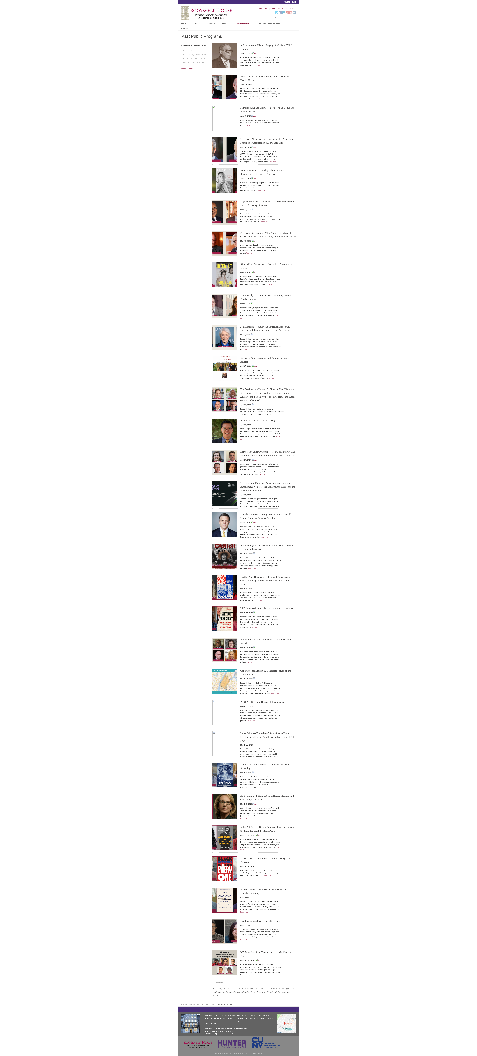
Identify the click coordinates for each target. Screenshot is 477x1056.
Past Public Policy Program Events (194, 58)
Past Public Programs (190, 51)
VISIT (261, 9)
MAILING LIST (283, 9)
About (183, 24)
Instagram (294, 12)
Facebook (280, 12)
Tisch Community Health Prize (270, 24)
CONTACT (292, 9)
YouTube (287, 12)
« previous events (219, 983)
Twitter (276, 12)
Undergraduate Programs (204, 24)
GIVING (266, 9)
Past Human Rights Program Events (195, 55)
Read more (256, 65)
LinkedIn (283, 12)
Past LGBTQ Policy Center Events (194, 62)
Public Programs (243, 24)
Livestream (290, 12)
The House (185, 28)
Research (226, 24)
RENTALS (273, 9)
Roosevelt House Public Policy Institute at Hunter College (198, 1004)
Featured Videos (187, 69)
